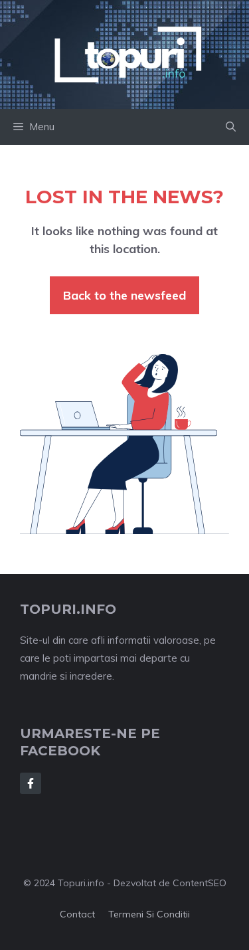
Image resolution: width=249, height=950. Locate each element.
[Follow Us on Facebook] (30, 783)
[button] (230, 127)
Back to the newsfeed (124, 295)
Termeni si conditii (149, 914)
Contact (77, 914)
